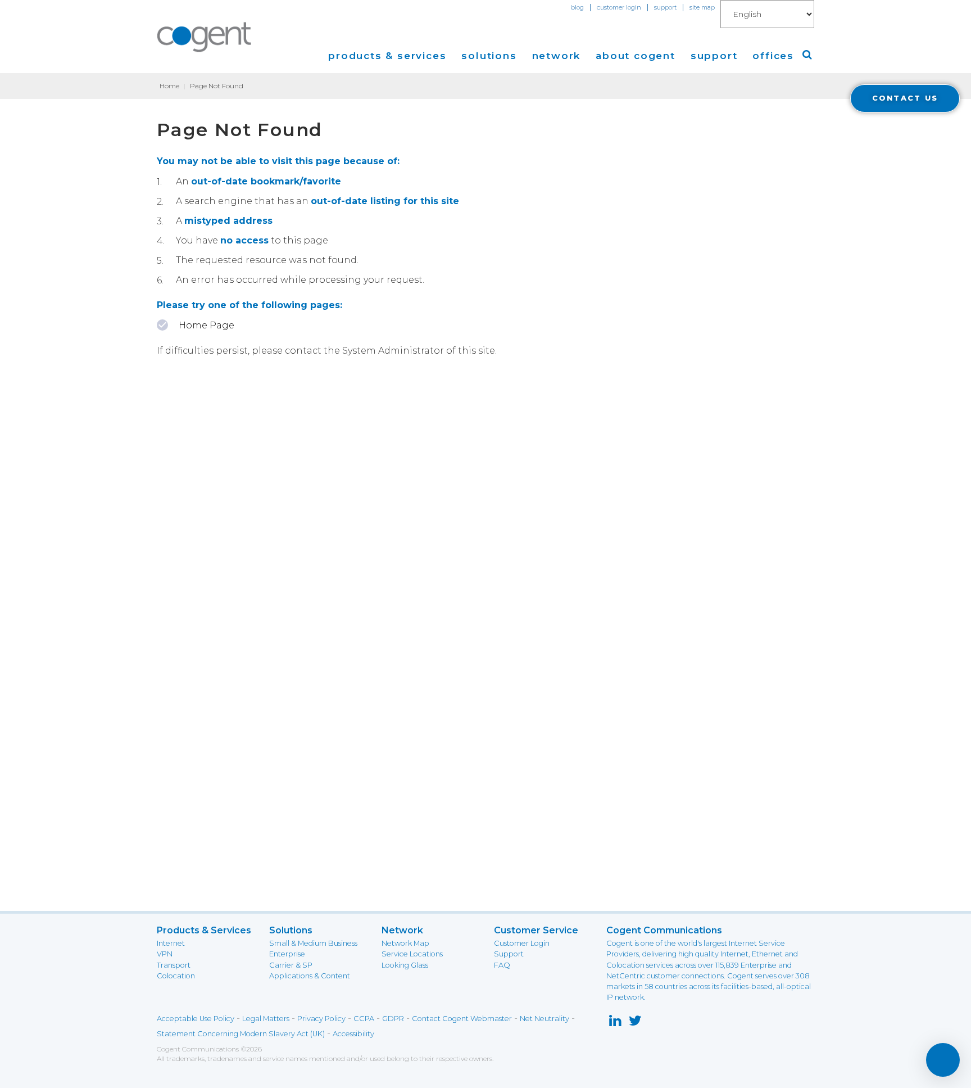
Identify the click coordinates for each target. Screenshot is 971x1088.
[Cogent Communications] (204, 37)
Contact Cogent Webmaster (462, 1018)
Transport (173, 965)
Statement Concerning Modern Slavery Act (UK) (241, 1034)
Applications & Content (309, 976)
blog (577, 7)
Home (169, 86)
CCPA (363, 1018)
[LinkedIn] (615, 1023)
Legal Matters (265, 1018)
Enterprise (287, 954)
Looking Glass (405, 965)
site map (702, 7)
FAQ (502, 965)
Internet (171, 943)
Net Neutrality (544, 1018)
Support (509, 954)
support (665, 7)
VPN (165, 954)
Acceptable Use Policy (195, 1018)
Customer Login (522, 943)
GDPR (393, 1018)
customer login (619, 7)
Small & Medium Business (313, 943)
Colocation (176, 976)
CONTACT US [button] (905, 98)
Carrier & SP (290, 965)
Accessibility (353, 1034)
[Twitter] (635, 1023)
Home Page (206, 325)
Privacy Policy (321, 1018)
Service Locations (412, 954)
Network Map (405, 943)
